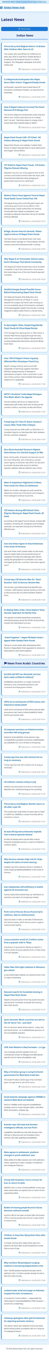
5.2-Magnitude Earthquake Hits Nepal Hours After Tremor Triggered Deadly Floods (24, 81)
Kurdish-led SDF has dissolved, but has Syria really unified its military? (22, 676)
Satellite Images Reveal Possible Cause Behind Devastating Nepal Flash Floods (22, 291)
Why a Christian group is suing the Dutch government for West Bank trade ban (23, 1073)
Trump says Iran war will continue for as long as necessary (23, 758)
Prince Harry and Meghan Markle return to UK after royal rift (24, 805)
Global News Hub (14, 7)
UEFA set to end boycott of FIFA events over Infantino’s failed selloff (24, 703)
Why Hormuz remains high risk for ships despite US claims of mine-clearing (23, 861)
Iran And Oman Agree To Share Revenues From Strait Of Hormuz (23, 545)
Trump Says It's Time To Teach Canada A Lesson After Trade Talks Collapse (23, 423)
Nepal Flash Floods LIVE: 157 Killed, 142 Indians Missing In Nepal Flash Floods (22, 139)
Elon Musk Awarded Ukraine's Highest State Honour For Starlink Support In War (23, 451)
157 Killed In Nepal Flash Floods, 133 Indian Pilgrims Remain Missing (24, 166)
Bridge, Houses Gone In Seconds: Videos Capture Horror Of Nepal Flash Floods (23, 233)
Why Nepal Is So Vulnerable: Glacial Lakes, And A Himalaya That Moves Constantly (24, 260)
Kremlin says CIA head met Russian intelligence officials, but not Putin (21, 1126)
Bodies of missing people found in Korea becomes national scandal (23, 1209)
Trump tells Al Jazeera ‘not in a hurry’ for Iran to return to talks (23, 1181)
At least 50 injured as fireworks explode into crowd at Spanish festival (22, 833)
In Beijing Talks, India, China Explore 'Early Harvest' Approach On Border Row (24, 611)
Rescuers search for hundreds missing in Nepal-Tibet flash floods (23, 993)
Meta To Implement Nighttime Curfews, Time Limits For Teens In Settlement (23, 484)
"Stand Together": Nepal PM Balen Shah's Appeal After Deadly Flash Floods (23, 639)
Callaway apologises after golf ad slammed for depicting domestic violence (24, 1319)
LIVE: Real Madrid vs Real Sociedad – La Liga (24, 1047)
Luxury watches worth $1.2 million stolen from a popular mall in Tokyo (23, 941)
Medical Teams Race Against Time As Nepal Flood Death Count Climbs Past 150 (24, 197)
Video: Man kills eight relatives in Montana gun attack (24, 968)
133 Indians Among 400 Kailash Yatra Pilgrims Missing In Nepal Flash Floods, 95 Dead (24, 513)
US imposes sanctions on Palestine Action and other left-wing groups (24, 731)
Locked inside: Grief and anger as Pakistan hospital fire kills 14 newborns (24, 1292)
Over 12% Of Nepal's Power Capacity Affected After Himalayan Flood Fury (21, 360)
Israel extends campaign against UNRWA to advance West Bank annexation (24, 1098)
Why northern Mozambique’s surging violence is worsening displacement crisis (23, 1264)
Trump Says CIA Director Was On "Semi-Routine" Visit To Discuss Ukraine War (22, 581)
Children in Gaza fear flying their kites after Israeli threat (24, 1237)
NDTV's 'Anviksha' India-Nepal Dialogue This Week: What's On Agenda (23, 396)
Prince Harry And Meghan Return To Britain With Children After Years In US (24, 48)
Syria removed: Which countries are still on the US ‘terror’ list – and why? (24, 1021)
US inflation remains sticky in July (20, 782)
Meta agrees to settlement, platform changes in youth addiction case (21, 1154)
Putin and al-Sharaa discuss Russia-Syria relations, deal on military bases (23, 913)
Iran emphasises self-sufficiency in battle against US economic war (23, 888)
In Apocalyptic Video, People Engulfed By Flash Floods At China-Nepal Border (23, 327)
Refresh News (26, 29)
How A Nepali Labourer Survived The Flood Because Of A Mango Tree (24, 108)
